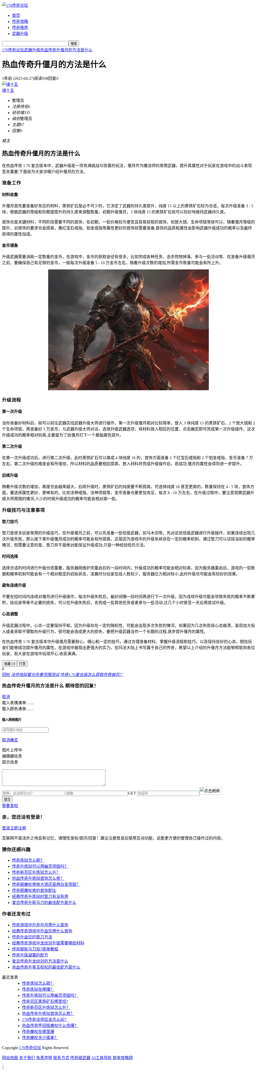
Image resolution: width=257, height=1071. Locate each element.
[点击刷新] (211, 791)
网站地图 (10, 1058)
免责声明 (44, 1058)
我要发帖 (10, 806)
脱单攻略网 (123, 1058)
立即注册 (18, 828)
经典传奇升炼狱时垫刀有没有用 (40, 896)
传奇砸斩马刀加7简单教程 (35, 949)
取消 (6, 697)
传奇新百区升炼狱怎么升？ (36, 872)
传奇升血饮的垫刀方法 (32, 937)
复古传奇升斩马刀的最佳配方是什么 (44, 902)
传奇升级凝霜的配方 (30, 955)
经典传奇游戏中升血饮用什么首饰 (42, 931)
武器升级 (20, 33)
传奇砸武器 (80, 1058)
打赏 (22, 664)
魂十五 (8, 90)
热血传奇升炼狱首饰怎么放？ (38, 878)
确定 (14, 740)
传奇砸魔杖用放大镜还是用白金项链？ (46, 884)
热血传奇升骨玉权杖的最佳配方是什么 (46, 967)
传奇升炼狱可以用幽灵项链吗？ (40, 866)
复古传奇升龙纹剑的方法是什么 (40, 961)
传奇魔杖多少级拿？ (40, 1038)
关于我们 (27, 1058)
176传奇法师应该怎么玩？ (45, 1019)
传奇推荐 (20, 27)
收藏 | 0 (9, 664)
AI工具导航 (101, 1058)
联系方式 (61, 1058)
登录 (6, 828)
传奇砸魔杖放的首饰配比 (34, 890)
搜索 (74, 44)
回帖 (6, 674)
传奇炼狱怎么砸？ (28, 860)
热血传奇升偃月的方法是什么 (66, 50)
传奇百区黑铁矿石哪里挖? (45, 1001)
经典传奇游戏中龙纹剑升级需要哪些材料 (48, 943)
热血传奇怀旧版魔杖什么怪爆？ (50, 1025)
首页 (16, 15)
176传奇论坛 (13, 50)
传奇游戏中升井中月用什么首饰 (40, 925)
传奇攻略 (20, 21)
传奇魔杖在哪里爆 (38, 1031)
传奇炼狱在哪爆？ (38, 989)
